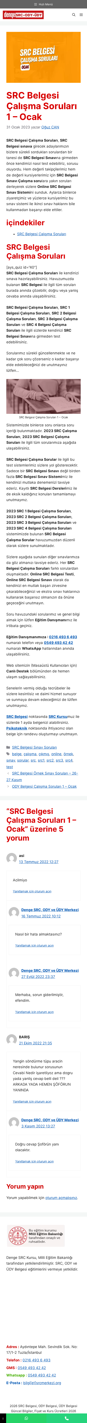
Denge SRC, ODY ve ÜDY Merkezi (50, 910)
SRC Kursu (58, 716)
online (56, 754)
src (33, 760)
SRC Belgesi (17, 716)
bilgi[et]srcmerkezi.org (42, 1383)
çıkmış (44, 754)
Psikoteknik (16, 728)
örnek (68, 754)
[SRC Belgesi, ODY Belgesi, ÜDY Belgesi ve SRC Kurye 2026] (23, 14)
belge (17, 754)
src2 (50, 760)
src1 (41, 760)
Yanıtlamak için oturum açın (32, 891)
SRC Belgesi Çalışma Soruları (41, 234)
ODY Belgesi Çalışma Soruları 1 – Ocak (44, 786)
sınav (10, 760)
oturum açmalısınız (61, 1198)
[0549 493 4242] (26, 1418)
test (9, 767)
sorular (23, 760)
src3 (59, 760)
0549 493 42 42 (58, 643)
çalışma (30, 754)
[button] (73, 14)
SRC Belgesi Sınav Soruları (34, 747)
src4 (68, 760)
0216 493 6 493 (63, 637)
